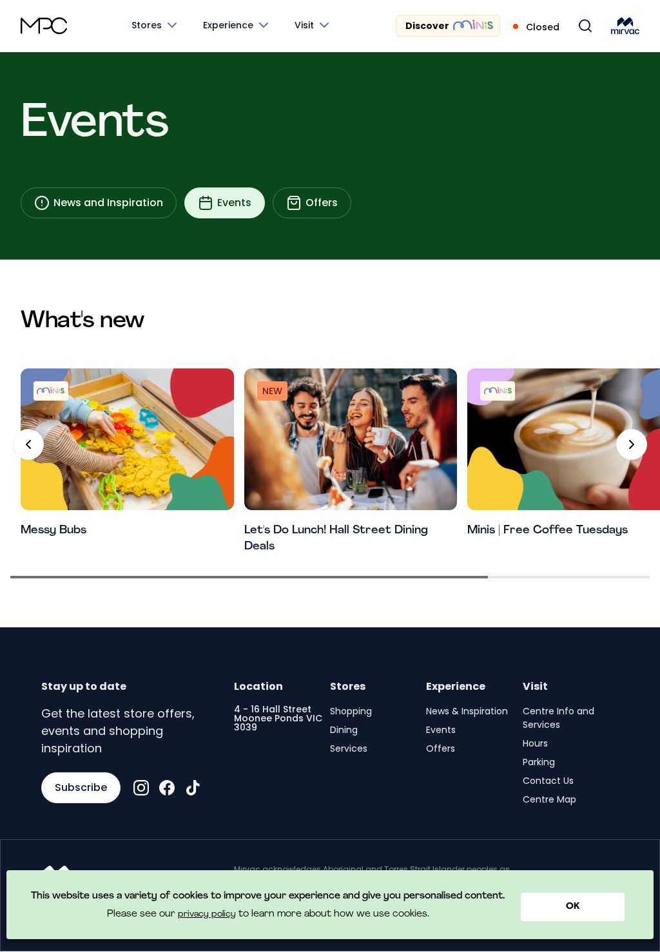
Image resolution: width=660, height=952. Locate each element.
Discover (427, 26)
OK (572, 906)
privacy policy (207, 914)
